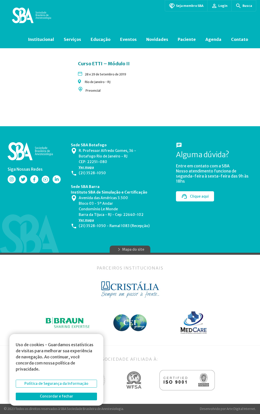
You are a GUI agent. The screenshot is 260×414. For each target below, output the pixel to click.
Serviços (72, 39)
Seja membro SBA (189, 6)
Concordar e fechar (56, 396)
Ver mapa (86, 167)
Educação (100, 39)
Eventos (128, 39)
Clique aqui (199, 196)
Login (223, 6)
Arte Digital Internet (240, 409)
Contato (239, 39)
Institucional (41, 39)
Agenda (213, 39)
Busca (247, 6)
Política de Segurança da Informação (56, 383)
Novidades (157, 39)
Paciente (187, 39)
